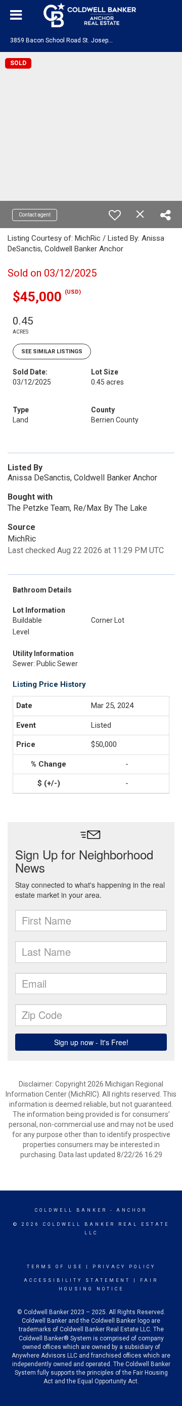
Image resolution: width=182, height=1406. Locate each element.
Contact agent (35, 215)
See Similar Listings (51, 351)
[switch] (114, 215)
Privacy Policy (124, 1266)
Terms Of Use (55, 1266)
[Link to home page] (91, 15)
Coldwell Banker (71, 1210)
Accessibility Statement (77, 1280)
